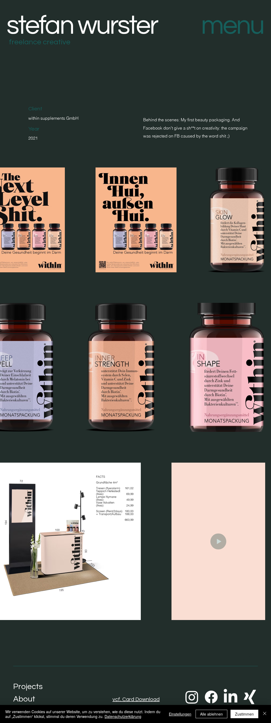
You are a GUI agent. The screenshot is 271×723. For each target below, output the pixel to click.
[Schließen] (264, 714)
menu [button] (232, 25)
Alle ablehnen (211, 714)
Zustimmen (244, 714)
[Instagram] (191, 696)
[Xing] (249, 696)
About (24, 699)
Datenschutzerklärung (123, 716)
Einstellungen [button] (180, 714)
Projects (28, 686)
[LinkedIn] (230, 696)
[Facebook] (211, 696)
